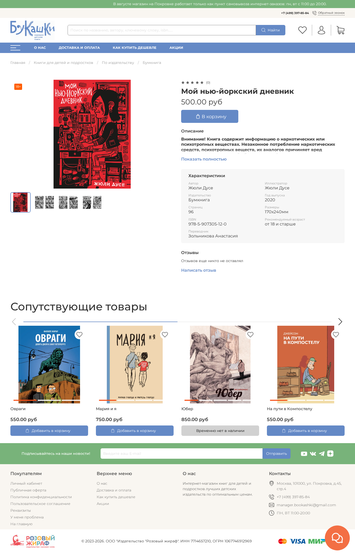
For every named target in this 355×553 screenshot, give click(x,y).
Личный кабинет (26, 483)
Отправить (276, 453)
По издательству (118, 62)
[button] (14, 321)
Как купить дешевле (134, 48)
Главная (17, 62)
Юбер (187, 409)
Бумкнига (152, 62)
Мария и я (106, 409)
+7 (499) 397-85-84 (295, 13)
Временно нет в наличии (220, 430)
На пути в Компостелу (289, 409)
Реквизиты (20, 510)
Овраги (17, 409)
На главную (21, 524)
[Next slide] (166, 134)
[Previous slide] (17, 134)
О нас (40, 48)
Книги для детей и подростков (63, 62)
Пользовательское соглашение (40, 503)
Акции (176, 48)
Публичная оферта (28, 490)
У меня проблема (27, 517)
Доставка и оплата (79, 48)
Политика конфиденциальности (41, 497)
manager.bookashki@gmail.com (306, 505)
